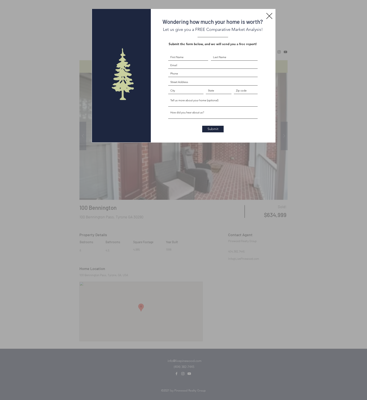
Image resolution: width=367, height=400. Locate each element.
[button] (269, 16)
